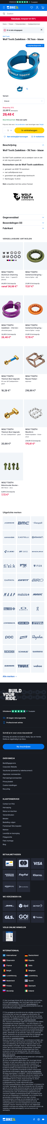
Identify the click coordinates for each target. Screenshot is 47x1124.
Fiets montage (8, 841)
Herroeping (7, 807)
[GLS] (9, 917)
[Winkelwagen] (42, 7)
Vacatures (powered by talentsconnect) (17, 770)
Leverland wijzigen (30, 1020)
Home (5, 24)
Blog (4, 844)
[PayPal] (23, 875)
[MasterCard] (23, 863)
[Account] (37, 7)
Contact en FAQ (9, 804)
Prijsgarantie (7, 837)
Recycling (6, 789)
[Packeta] (37, 917)
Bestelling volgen (9, 822)
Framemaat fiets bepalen (12, 826)
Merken (5, 830)
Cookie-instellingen (10, 785)
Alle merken (9, 676)
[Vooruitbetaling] (23, 886)
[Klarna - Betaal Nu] (37, 875)
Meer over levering (9, 1055)
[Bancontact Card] (9, 863)
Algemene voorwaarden (12, 774)
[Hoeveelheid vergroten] (11, 130)
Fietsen (11, 24)
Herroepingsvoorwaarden (12, 778)
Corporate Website (10, 767)
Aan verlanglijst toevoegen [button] (17, 137)
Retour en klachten (10, 811)
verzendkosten (14, 1002)
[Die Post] (37, 905)
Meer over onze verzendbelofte (31, 1071)
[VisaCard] (37, 863)
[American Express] (9, 875)
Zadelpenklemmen (34, 24)
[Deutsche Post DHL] (9, 905)
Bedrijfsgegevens (9, 763)
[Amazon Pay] (9, 886)
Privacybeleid (8, 781)
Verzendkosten (8, 815)
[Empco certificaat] (9, 936)
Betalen (5, 819)
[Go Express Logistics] (23, 917)
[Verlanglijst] (31, 7)
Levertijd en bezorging (11, 833)
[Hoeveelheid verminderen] (5, 130)
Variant (5, 96)
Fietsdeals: (16, 19)
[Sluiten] (41, 30)
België (41, 124)
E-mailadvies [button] (39, 136)
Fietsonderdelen (20, 24)
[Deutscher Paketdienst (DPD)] (23, 905)
